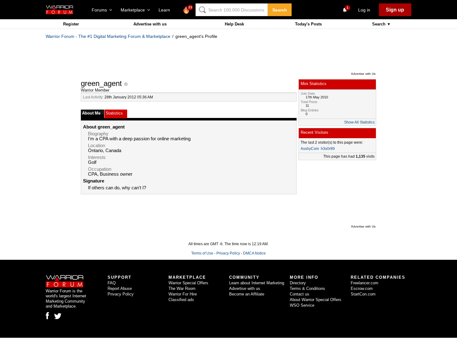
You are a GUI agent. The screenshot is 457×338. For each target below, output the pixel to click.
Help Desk (234, 24)
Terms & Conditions (307, 288)
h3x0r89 (328, 148)
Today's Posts (308, 24)
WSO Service (302, 305)
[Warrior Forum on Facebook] (47, 315)
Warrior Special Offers (188, 283)
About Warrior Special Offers (315, 299)
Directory (298, 283)
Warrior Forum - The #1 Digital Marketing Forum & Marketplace (108, 36)
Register (71, 24)
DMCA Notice (254, 253)
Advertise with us (150, 24)
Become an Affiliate (246, 294)
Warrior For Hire (182, 294)
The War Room (182, 288)
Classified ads (181, 299)
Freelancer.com (364, 283)
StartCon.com (363, 294)
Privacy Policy (228, 253)
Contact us (299, 294)
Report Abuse (120, 288)
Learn (166, 9)
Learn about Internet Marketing (256, 283)
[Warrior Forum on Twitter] (58, 316)
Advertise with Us (363, 73)
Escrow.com (362, 288)
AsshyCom (310, 148)
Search (279, 9)
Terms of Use (202, 253)
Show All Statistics (359, 122)
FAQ (112, 283)
